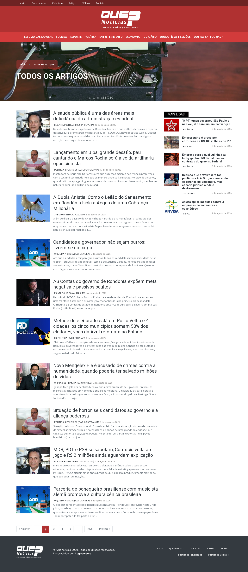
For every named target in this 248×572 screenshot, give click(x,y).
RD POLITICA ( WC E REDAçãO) (69, 338)
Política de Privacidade (190, 554)
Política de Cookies (218, 554)
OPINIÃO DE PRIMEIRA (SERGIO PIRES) (73, 383)
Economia (133, 36)
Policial (61, 36)
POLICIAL (188, 146)
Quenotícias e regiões (175, 36)
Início (22, 3)
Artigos (72, 3)
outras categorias (208, 36)
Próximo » (104, 528)
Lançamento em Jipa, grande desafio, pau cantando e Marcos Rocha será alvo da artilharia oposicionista (103, 158)
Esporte (76, 36)
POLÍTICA (188, 129)
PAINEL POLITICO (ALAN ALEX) (69, 293)
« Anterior (24, 528)
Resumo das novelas (38, 36)
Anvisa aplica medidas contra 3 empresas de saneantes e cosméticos (203, 205)
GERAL (186, 214)
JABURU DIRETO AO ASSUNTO (69, 214)
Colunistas (57, 3)
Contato (100, 3)
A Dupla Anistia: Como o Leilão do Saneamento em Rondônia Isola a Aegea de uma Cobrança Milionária (102, 203)
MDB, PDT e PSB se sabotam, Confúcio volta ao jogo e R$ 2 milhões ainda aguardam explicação (103, 452)
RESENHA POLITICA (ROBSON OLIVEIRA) (74, 125)
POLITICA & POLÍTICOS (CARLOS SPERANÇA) (76, 170)
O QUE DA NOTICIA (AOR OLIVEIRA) (72, 254)
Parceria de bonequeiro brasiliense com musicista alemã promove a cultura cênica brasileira (105, 491)
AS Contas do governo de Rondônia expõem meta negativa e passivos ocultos (105, 284)
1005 (89, 528)
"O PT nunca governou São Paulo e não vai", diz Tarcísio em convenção (206, 122)
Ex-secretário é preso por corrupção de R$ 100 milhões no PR (206, 139)
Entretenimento (111, 36)
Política (90, 36)
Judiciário (150, 36)
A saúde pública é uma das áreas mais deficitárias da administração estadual (93, 115)
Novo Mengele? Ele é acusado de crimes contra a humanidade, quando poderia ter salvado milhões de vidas (105, 371)
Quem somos (39, 3)
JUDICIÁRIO (189, 193)
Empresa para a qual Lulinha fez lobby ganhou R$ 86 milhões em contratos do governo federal (204, 158)
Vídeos (86, 3)
